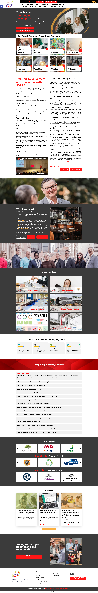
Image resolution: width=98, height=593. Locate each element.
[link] (1, 6)
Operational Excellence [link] (55, 68)
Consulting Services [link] (42, 4)
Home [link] (23, 4)
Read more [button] (36, 352)
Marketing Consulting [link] (21, 68)
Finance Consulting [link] (54, 51)
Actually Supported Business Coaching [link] (21, 50)
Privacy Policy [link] (67, 588)
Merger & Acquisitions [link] (38, 68)
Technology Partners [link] (29, 6)
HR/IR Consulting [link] (73, 52)
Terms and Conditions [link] (46, 591)
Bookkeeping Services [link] (38, 51)
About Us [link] (30, 4)
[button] (81, 348)
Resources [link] (54, 6)
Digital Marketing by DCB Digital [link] (51, 588)
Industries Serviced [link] (58, 4)
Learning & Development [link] (71, 68)
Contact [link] (61, 6)
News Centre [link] (43, 6)
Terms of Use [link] (61, 588)
